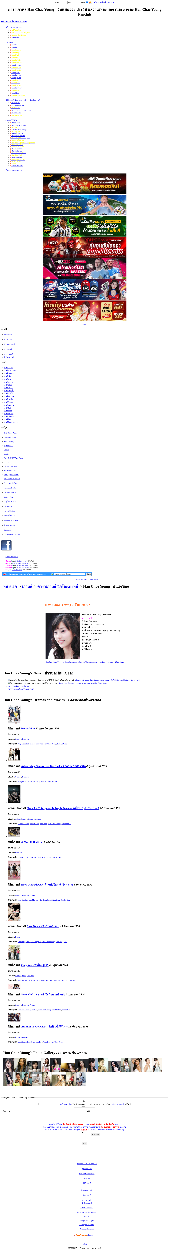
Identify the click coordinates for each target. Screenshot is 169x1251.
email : (84, 1106)
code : (84, 1132)
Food (24, 976)
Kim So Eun (65, 900)
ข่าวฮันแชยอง (51, 662)
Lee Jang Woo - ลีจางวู (22, 565)
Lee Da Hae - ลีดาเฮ (20, 561)
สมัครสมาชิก (99, 2)
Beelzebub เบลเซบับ (18, 125)
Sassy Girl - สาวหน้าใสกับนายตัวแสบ (43, 994)
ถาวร (83, 2)
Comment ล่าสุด (12, 557)
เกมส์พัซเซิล (16, 75)
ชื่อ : (84, 1101)
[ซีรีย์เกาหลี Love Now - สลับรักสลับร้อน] (14, 921)
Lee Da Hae (34, 824)
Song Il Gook (23, 857)
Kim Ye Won (62, 744)
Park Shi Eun (56, 1010)
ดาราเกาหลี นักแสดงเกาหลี (21, 110)
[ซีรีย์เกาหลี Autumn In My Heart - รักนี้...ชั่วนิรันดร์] (14, 1021)
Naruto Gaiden (16, 151)
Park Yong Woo (61, 942)
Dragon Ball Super (17, 133)
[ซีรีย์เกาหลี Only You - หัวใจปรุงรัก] (14, 959)
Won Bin (46, 1042)
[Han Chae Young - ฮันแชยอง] (8, 1071)
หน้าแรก (10, 586)
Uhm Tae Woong (44, 1010)
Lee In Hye (66, 1010)
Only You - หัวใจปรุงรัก (35, 965)
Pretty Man (28, 728)
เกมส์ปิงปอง (15, 73)
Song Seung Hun (24, 1042)
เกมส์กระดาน (16, 47)
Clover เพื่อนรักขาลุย (19, 129)
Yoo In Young (57, 857)
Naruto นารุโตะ (17, 149)
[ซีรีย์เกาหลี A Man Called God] (14, 836)
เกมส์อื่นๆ (15, 93)
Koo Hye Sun (23, 900)
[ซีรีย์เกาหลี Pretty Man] (14, 723)
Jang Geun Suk (23, 744)
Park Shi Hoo (66, 824)
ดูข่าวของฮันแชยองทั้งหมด (18, 686)
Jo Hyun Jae (22, 782)
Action (17, 819)
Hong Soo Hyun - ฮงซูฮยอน (20, 563)
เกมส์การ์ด (15, 45)
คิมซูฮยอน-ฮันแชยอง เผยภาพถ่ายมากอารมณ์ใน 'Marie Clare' (83, 683)
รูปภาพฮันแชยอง (117, 662)
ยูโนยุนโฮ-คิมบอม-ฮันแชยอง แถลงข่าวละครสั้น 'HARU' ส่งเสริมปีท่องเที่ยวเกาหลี (107, 680)
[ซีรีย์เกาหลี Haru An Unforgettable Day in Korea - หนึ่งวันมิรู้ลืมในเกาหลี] (14, 803)
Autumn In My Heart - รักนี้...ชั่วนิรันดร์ (44, 1026)
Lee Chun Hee (46, 980)
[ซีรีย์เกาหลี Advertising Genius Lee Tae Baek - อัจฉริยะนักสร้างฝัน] (14, 760)
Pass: (70, 2)
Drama (30, 819)
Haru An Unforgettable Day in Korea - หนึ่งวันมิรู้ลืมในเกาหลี (63, 808)
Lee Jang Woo (37, 744)
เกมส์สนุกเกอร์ (16, 88)
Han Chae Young (50, 744)
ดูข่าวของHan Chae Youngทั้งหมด (21, 689)
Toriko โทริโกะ (17, 166)
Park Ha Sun (46, 782)
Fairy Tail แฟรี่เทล (18, 136)
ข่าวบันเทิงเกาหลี (17, 105)
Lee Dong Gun (36, 942)
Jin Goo (54, 782)
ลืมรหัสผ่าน (109, 2)
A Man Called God (32, 842)
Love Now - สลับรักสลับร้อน (43, 926)
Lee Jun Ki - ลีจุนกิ (17, 570)
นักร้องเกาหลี (16, 113)
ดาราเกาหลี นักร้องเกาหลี (57, 586)
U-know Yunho (23, 824)
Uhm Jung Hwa (24, 942)
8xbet (85, 1244)
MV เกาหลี (15, 103)
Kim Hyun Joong (45, 900)
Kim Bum (43, 824)
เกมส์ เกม (15, 38)
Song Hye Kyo (36, 1042)
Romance (25, 739)
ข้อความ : (7, 1111)
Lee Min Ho (33, 900)
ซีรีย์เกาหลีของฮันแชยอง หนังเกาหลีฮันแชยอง (75, 662)
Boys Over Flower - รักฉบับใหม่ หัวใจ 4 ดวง (47, 884)
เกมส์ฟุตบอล (16, 78)
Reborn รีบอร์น (16, 158)
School (32, 895)
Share (84, 324)
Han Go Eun (47, 857)
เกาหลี (27, 586)
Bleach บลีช (15, 123)
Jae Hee (34, 1010)
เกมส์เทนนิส (16, 65)
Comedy (18, 739)
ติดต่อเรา (91, 1235)
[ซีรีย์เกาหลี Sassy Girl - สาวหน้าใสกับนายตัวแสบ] (14, 989)
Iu (31, 744)
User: (57, 2)
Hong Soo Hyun (59, 980)
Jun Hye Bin (70, 980)
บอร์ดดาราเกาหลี (117, 1104)
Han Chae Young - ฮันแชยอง (87, 580)
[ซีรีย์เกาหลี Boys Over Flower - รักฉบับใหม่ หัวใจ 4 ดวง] (14, 879)
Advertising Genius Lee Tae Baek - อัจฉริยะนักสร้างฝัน (53, 766)
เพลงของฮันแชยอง (102, 662)
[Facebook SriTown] (6, 550)
